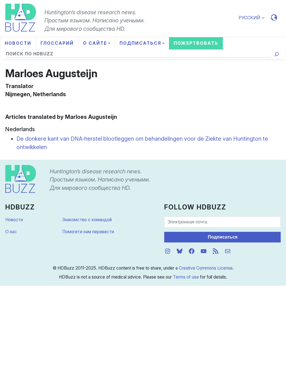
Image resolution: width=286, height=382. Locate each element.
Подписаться (222, 237)
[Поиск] (276, 54)
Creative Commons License (206, 268)
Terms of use (186, 277)
